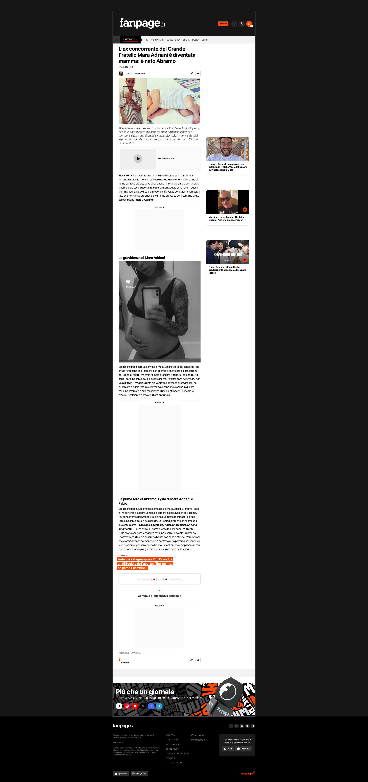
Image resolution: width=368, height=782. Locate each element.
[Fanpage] (123, 726)
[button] (198, 73)
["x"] (143, 706)
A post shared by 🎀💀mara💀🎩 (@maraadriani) (159, 579)
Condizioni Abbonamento (177, 753)
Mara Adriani (136, 653)
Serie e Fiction (173, 40)
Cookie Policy (172, 749)
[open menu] (116, 39)
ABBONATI (223, 24)
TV (147, 40)
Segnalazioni (172, 740)
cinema (186, 40)
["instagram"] (127, 706)
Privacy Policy (172, 744)
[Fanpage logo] (139, 23)
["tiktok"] (119, 706)
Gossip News (124, 653)
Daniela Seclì (139, 73)
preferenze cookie (174, 763)
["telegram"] (159, 706)
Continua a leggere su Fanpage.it (159, 596)
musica (195, 40)
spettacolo (130, 39)
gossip (205, 40)
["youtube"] (135, 706)
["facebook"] (151, 706)
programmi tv (157, 40)
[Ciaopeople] (248, 774)
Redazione (170, 758)
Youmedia (170, 735)
